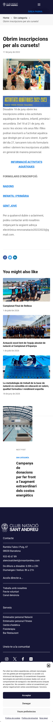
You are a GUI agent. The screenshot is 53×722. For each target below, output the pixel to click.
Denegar (26, 703)
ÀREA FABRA (35, 11)
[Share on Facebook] (5, 257)
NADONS (8, 186)
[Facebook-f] (22, 659)
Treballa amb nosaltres (15, 588)
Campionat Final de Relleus (17, 305)
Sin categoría (22, 458)
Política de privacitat (30, 718)
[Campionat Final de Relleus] (26, 290)
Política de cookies (12, 718)
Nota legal (43, 718)
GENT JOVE (10, 205)
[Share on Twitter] (10, 257)
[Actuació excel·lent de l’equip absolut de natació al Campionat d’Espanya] (26, 327)
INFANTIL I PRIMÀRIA (16, 195)
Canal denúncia (11, 595)
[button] (48, 665)
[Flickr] (31, 659)
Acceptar (26, 695)
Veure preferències (26, 711)
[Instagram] (6, 659)
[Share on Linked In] (15, 257)
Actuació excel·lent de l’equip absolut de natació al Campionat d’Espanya (24, 344)
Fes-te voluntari (11, 591)
